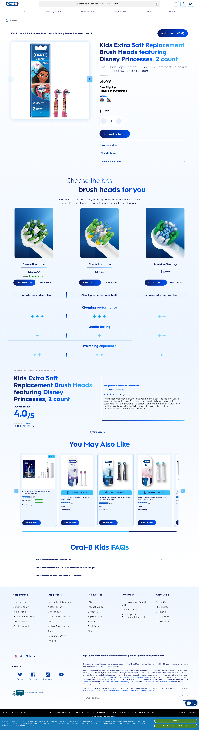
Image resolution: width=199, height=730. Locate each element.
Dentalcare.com (164, 616)
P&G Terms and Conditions (93, 690)
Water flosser (54, 607)
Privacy (112, 712)
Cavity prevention (22, 626)
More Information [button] (108, 145)
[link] (20, 676)
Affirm (91, 631)
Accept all (175, 721)
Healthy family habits (24, 616)
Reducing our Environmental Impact (133, 616)
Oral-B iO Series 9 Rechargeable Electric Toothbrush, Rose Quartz (36, 492)
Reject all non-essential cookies (176, 726)
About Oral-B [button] (163, 594)
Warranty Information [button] (111, 161)
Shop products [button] (54, 594)
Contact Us (94, 611)
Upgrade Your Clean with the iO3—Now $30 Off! (97, 4)
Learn (148, 11)
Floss (50, 621)
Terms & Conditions (96, 712)
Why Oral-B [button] (128, 594)
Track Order (94, 626)
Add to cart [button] (31, 522)
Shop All (51, 640)
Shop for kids (120, 11)
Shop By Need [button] (20, 594)
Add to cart (23, 282)
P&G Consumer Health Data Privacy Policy (135, 677)
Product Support (96, 607)
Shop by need (88, 11)
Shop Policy (94, 621)
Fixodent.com (163, 621)
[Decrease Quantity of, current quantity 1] (103, 121)
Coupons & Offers (57, 636)
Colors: (103, 96)
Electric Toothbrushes (59, 602)
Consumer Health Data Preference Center (157, 682)
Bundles (51, 631)
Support (173, 11)
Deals (24, 11)
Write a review (98, 432)
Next (89, 79)
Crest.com (161, 611)
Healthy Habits (129, 609)
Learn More (45, 282)
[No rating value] (104, 75)
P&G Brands (162, 607)
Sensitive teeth (21, 607)
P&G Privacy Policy (147, 690)
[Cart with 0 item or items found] (190, 4)
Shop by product (54, 11)
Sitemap (79, 712)
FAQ (90, 602)
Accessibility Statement (60, 712)
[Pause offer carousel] (156, 3)
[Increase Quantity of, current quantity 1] (119, 121)
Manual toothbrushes (58, 616)
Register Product (96, 616)
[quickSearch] (176, 4)
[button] (50, 80)
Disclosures (87, 682)
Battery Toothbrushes (58, 626)
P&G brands (104, 666)
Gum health (19, 602)
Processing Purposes (106, 677)
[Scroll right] (182, 490)
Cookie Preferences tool (122, 723)
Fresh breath (20, 621)
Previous (11, 79)
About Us (161, 602)
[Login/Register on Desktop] (183, 4)
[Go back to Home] (7, 20)
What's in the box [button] (108, 153)
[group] (39, 491)
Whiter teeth (20, 611)
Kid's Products (54, 611)
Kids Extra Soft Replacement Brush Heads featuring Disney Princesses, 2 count (142, 52)
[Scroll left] (16, 490)
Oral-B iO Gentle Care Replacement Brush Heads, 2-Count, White (152, 498)
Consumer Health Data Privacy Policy (137, 712)
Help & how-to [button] (95, 594)
